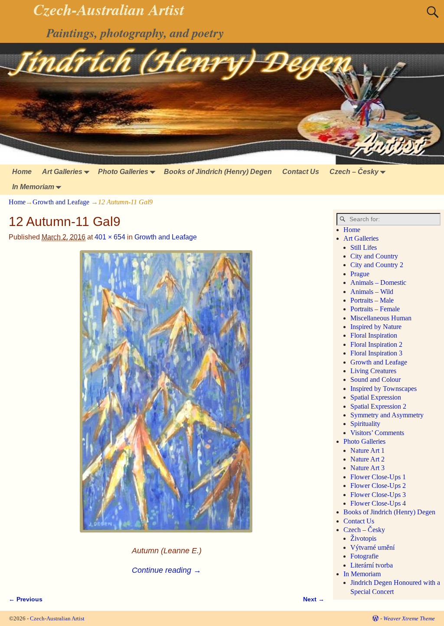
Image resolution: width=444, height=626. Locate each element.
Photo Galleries (123, 171)
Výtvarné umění (372, 547)
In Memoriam (33, 186)
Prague (359, 274)
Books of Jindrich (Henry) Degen (218, 171)
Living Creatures (373, 370)
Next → (313, 599)
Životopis (363, 538)
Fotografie (364, 556)
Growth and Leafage (61, 202)
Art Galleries (62, 171)
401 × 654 (110, 237)
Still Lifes (363, 247)
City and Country (374, 256)
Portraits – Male (372, 300)
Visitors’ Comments (377, 432)
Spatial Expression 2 (378, 406)
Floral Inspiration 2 (376, 344)
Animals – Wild (371, 291)
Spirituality (365, 423)
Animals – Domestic (378, 282)
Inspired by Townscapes (383, 388)
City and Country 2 (376, 264)
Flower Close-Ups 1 (378, 477)
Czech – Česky (354, 171)
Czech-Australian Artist (57, 618)
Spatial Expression (375, 397)
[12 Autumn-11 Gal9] (166, 396)
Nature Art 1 (367, 450)
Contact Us (300, 171)
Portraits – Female (375, 309)
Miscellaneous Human (380, 318)
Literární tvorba (371, 565)
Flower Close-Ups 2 (378, 485)
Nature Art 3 (367, 467)
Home (22, 171)
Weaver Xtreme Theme (409, 618)
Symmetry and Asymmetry (387, 415)
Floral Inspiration (373, 335)
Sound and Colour (375, 379)
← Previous (25, 599)
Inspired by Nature (376, 326)
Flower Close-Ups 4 (378, 503)
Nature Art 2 (367, 459)
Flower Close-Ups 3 (378, 494)
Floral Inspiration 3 (376, 353)
